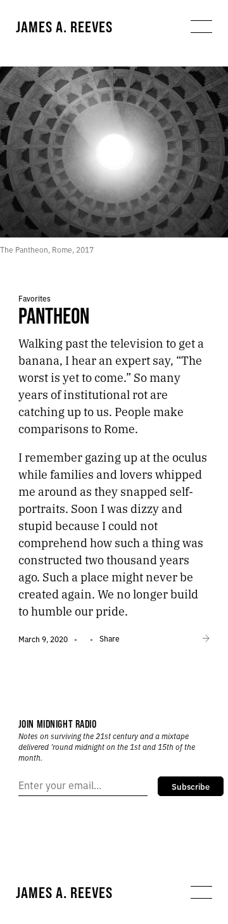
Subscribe (191, 786)
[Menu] (201, 26)
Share (109, 638)
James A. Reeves (64, 26)
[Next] (206, 639)
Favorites (34, 298)
